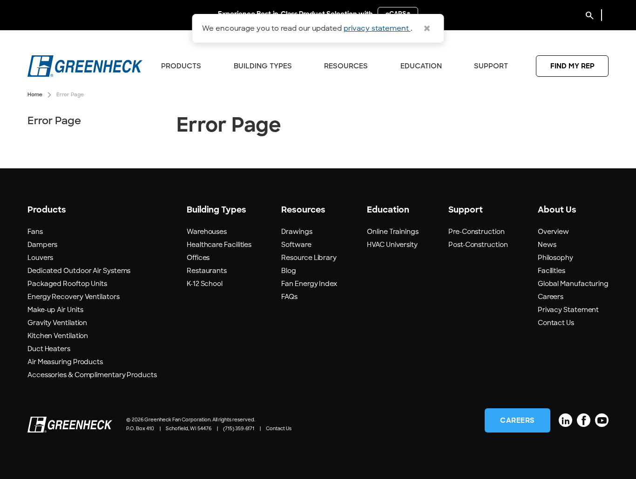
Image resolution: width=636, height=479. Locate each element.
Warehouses (207, 231)
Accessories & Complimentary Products (92, 375)
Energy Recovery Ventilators (73, 297)
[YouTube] (602, 420)
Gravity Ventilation (57, 323)
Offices (198, 257)
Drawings (296, 231)
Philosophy (555, 257)
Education (421, 66)
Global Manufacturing (573, 283)
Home (34, 94)
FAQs (289, 297)
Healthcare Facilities (219, 244)
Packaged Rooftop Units (67, 283)
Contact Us (556, 323)
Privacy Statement (568, 310)
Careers (550, 297)
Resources (346, 66)
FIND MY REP (572, 66)
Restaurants (207, 270)
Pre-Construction (476, 231)
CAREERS (517, 420)
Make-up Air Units (55, 310)
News (547, 244)
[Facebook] (583, 420)
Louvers (40, 257)
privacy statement (377, 28)
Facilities (551, 270)
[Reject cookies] (426, 28)
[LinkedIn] (565, 420)
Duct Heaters (48, 349)
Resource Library (309, 257)
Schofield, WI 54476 (188, 429)
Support (491, 66)
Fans (35, 231)
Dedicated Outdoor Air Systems (78, 270)
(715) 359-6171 (238, 429)
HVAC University (392, 244)
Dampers (42, 244)
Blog (288, 270)
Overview (553, 231)
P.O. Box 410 (140, 429)
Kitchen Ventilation (57, 336)
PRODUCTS (181, 66)
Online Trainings (393, 231)
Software (296, 244)
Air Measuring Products (65, 362)
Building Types (263, 66)
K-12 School (205, 283)
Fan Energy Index (309, 283)
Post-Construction (477, 244)
